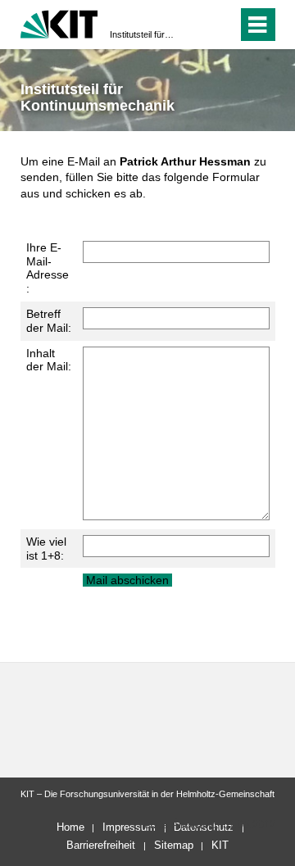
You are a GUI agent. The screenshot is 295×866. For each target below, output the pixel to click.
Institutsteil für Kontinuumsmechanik (142, 34)
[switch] (195, 25)
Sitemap (173, 845)
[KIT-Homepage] (59, 23)
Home (70, 827)
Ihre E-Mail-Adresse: (47, 268)
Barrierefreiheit (100, 845)
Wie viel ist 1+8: (46, 548)
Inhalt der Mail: (48, 360)
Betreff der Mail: (48, 320)
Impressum (129, 827)
